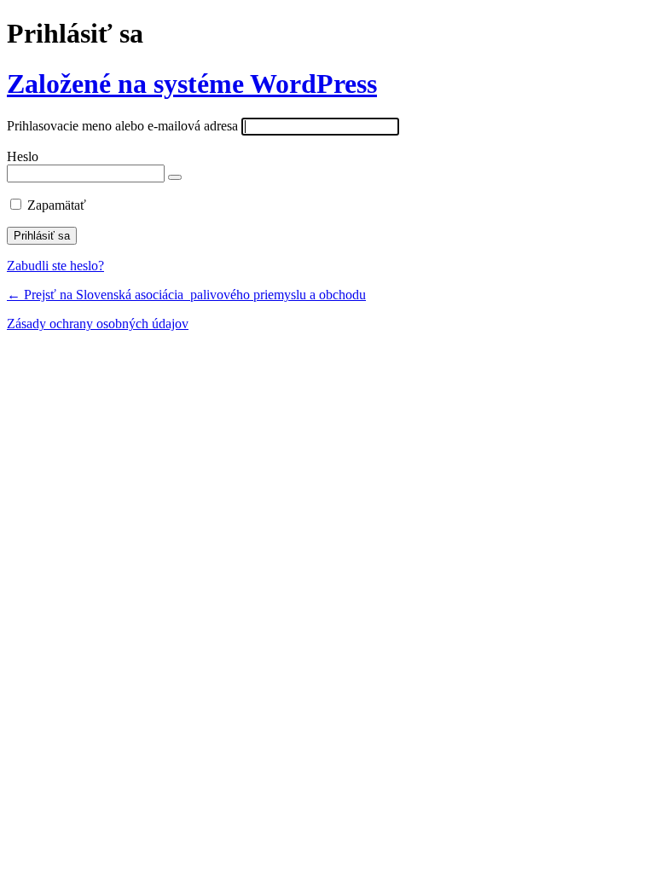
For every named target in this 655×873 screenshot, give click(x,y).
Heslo (22, 156)
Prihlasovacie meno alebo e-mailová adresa (122, 126)
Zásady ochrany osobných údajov (97, 323)
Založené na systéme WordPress (192, 83)
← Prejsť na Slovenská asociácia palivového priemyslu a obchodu (186, 294)
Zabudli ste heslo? (55, 265)
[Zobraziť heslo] (175, 177)
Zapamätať (56, 205)
